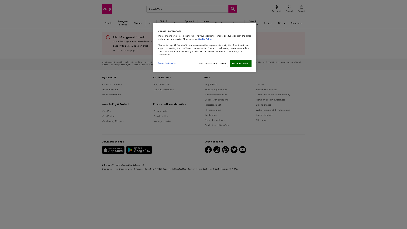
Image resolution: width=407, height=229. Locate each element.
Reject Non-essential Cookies (212, 63)
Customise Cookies (167, 63)
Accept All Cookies (240, 63)
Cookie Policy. (205, 39)
